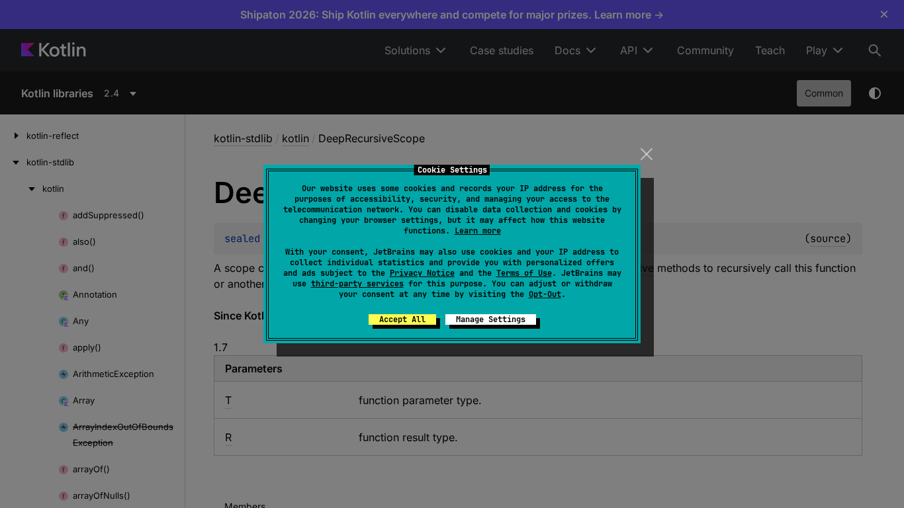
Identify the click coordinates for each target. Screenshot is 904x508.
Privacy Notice (422, 273)
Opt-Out (545, 294)
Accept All (402, 319)
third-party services (357, 283)
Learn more (478, 231)
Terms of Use (524, 273)
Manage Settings (490, 319)
